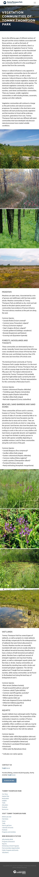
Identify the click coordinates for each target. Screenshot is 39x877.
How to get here (7, 825)
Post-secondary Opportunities (11, 848)
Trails (3, 803)
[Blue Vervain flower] (19, 528)
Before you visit (6, 817)
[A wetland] (19, 489)
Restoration (5, 798)
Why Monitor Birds (7, 839)
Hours (4, 821)
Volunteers (5, 852)
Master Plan (5, 796)
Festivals (4, 807)
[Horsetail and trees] (19, 228)
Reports (4, 844)
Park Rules (5, 819)
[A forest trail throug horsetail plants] (19, 188)
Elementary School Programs (10, 846)
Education (5, 805)
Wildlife (4, 800)
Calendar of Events (7, 827)
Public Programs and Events (10, 850)
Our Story (5, 794)
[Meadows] (19, 149)
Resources (5, 809)
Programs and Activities (9, 832)
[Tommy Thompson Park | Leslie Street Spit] (12, 2)
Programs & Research (8, 841)
